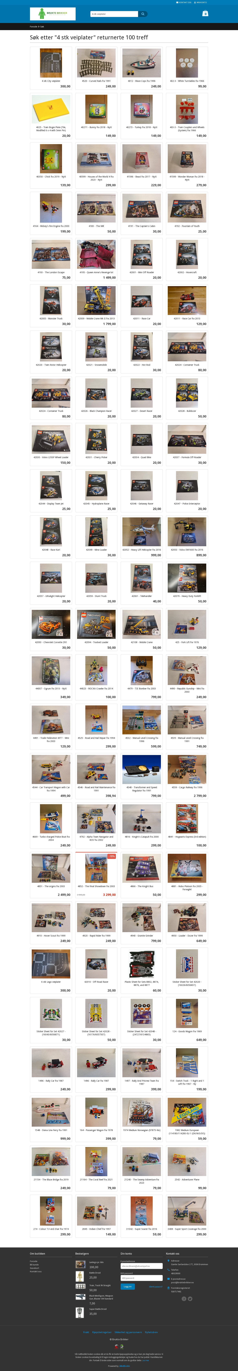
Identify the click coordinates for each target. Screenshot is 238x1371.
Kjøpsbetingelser (102, 1332)
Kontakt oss (36, 1271)
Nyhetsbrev (151, 1332)
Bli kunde (34, 1264)
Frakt (86, 1332)
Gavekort (34, 1268)
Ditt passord (127, 1273)
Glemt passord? (156, 1286)
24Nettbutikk (124, 1366)
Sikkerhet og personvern (128, 1332)
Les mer (145, 1360)
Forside (33, 26)
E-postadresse (128, 1261)
